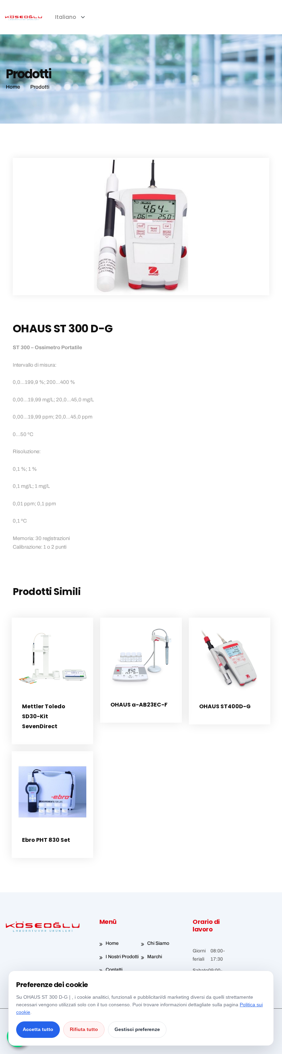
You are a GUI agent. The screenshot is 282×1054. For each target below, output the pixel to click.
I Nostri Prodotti (122, 956)
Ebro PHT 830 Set (46, 840)
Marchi (154, 956)
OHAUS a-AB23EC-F (138, 705)
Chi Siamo (158, 943)
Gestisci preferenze (137, 1029)
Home (112, 943)
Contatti (114, 969)
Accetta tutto (38, 1029)
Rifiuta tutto (84, 1029)
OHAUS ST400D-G (225, 706)
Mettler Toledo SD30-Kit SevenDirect (43, 716)
